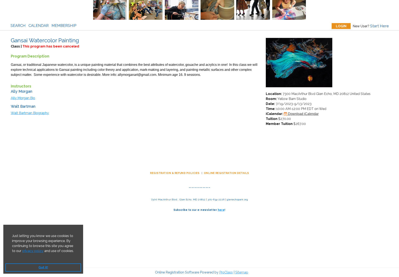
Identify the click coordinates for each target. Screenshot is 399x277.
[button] (12, 256)
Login (341, 26)
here (221, 209)
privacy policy (32, 251)
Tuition (271, 119)
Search (18, 25)
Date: (270, 104)
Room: (271, 99)
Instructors (21, 86)
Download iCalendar (303, 114)
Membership (64, 25)
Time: (270, 109)
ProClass (226, 272)
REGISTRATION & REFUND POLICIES (175, 173)
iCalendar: (274, 114)
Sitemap (241, 272)
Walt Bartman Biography (30, 113)
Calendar (38, 25)
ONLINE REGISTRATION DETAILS (226, 173)
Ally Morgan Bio (23, 98)
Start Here (379, 26)
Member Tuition (279, 124)
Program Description (30, 56)
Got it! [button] (43, 267)
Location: (274, 94)
